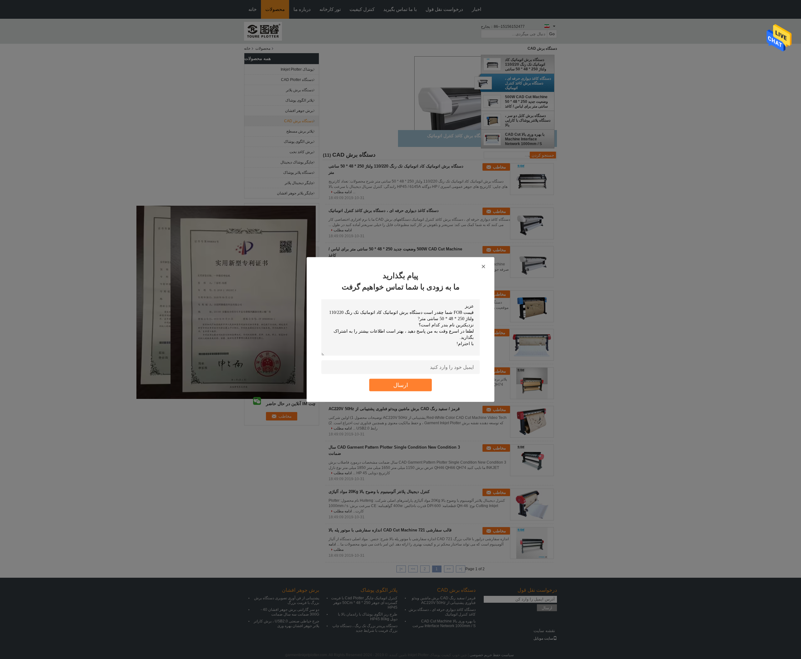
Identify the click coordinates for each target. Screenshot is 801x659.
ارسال (400, 385)
